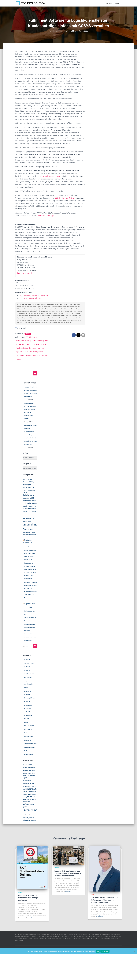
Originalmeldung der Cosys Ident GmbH (33, 295)
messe (34, 508)
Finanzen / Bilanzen (29, 698)
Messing (25, 511)
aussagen (27, 485)
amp (31, 482)
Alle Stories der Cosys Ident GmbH (31, 298)
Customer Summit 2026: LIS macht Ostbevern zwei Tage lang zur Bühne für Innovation (104, 900)
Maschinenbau (28, 729)
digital (25, 492)
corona (25, 490)
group (24, 500)
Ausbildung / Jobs (29, 663)
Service (117, 3)
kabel (24, 503)
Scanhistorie (36, 355)
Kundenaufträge (22, 348)
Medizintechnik (28, 736)
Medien (26, 733)
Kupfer (34, 503)
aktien (25, 479)
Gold (32, 498)
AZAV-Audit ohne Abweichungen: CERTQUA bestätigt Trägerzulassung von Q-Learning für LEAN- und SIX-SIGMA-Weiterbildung (30, 569)
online (29, 511)
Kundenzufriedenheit (36, 348)
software (45, 355)
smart (28, 516)
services (25, 516)
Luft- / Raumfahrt (29, 725)
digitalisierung (28, 495)
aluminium (26, 482)
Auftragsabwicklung (23, 341)
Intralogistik (27, 712)
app (34, 482)
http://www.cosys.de (24, 273)
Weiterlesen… (31, 918)
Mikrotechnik (27, 740)
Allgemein (27, 659)
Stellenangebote (28, 754)
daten (29, 490)
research (25, 514)
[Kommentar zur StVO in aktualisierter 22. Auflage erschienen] (32, 867)
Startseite (109, 3)
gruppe (28, 500)
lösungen (33, 506)
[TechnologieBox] (30, 3)
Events (26, 687)
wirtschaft (27, 529)
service (34, 514)
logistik (29, 352)
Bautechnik (27, 666)
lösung (29, 506)
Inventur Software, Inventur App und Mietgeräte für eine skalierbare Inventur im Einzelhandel (68, 873)
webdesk (19, 359)
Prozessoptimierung (23, 355)
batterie (33, 485)
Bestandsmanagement (40, 341)
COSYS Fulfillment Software (50, 176)
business (25, 487)
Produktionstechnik (29, 747)
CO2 (33, 487)
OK (98, 951)
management (27, 508)
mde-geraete (38, 352)
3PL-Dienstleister (32, 337)
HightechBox (29, 603)
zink (31, 529)
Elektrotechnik (28, 677)
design (33, 490)
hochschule (33, 500)
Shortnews (27, 751)
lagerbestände (21, 352)
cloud (29, 487)
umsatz (29, 521)
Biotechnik (27, 670)
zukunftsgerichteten (29, 535)
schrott (29, 514)
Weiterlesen (105, 951)
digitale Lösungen (22, 344)
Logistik (28, 333)
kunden (28, 503)
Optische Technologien (30, 743)
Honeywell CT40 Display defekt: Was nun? (29, 611)
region (34, 511)
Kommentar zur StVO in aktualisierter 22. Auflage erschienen (28, 897)
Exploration (26, 498)
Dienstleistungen (29, 674)
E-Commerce (34, 344)
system (25, 521)
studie (32, 519)
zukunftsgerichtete (29, 532)
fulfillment (43, 344)
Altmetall (30, 479)
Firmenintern (27, 701)
